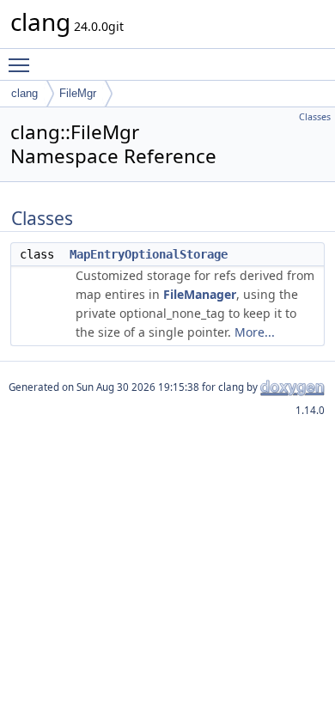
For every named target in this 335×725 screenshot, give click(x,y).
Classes (315, 117)
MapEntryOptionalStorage (149, 254)
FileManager (199, 294)
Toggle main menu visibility (22, 64)
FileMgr (77, 93)
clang (24, 93)
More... (254, 332)
